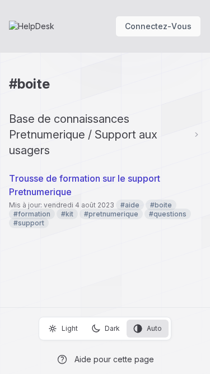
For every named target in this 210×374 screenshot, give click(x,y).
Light (70, 328)
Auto (154, 328)
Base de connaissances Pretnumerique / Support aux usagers (83, 134)
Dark (112, 328)
